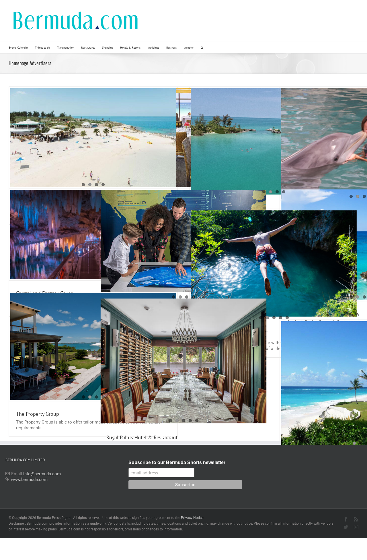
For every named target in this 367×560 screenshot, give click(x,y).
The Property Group (37, 414)
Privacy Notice (192, 518)
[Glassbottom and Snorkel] (274, 141)
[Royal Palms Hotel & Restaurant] (183, 361)
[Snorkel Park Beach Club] (93, 138)
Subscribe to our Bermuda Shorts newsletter (176, 462)
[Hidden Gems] (274, 263)
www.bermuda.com (29, 479)
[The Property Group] (93, 346)
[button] (202, 47)
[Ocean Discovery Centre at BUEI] (183, 241)
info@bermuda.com (42, 473)
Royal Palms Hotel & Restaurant (141, 437)
